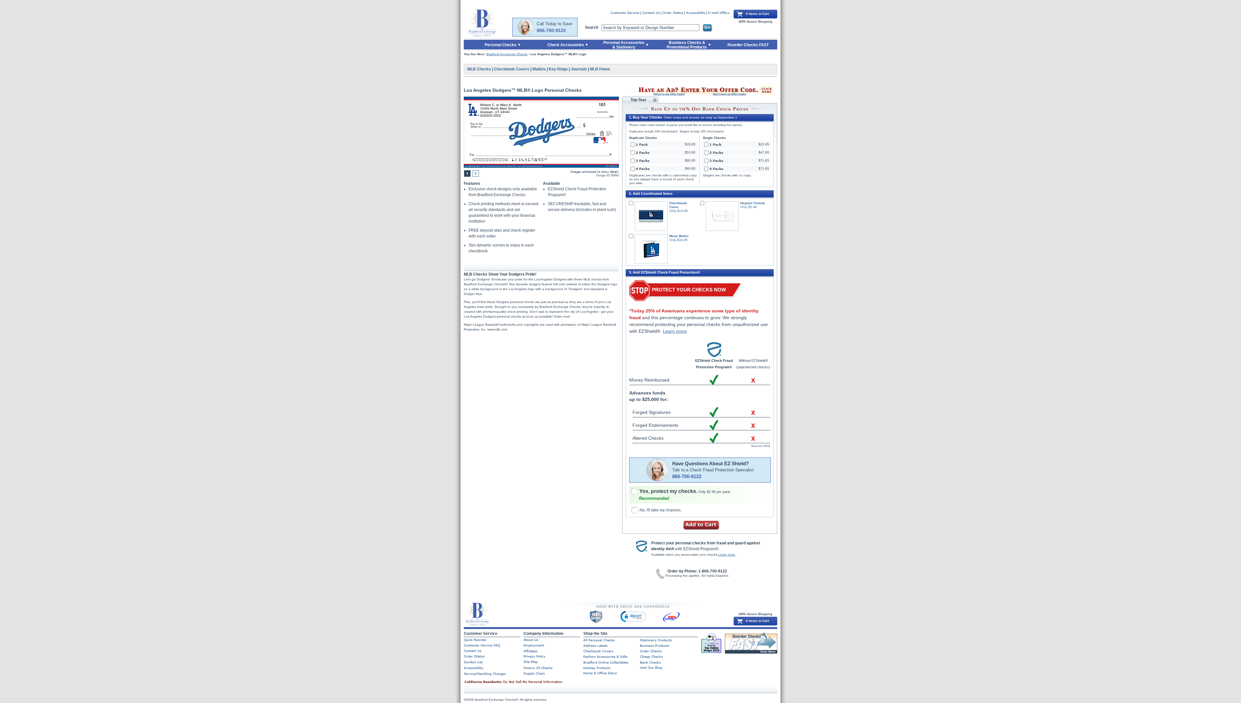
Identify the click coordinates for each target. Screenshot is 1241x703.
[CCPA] (523, 682)
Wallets (539, 69)
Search (591, 27)
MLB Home (600, 69)
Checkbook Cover (678, 205)
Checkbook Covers (511, 69)
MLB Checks (479, 69)
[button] (633, 616)
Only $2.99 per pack (684, 492)
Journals (579, 69)
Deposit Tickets (752, 203)
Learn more (675, 331)
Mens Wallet (678, 236)
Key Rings (558, 69)
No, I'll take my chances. (661, 510)
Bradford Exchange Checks (506, 54)
